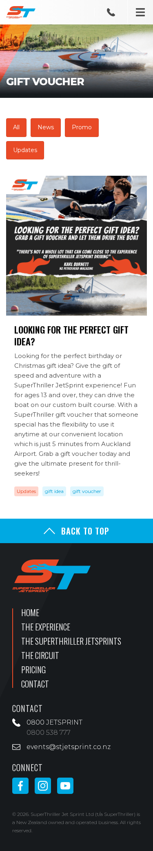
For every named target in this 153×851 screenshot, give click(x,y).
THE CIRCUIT (40, 655)
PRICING (33, 669)
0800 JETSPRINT (54, 722)
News (46, 127)
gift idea (54, 491)
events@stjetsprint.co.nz (69, 747)
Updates (25, 150)
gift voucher (87, 491)
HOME (30, 612)
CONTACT (35, 684)
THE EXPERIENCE (45, 627)
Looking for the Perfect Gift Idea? (71, 335)
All (16, 127)
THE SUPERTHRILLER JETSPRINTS (71, 641)
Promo (82, 127)
